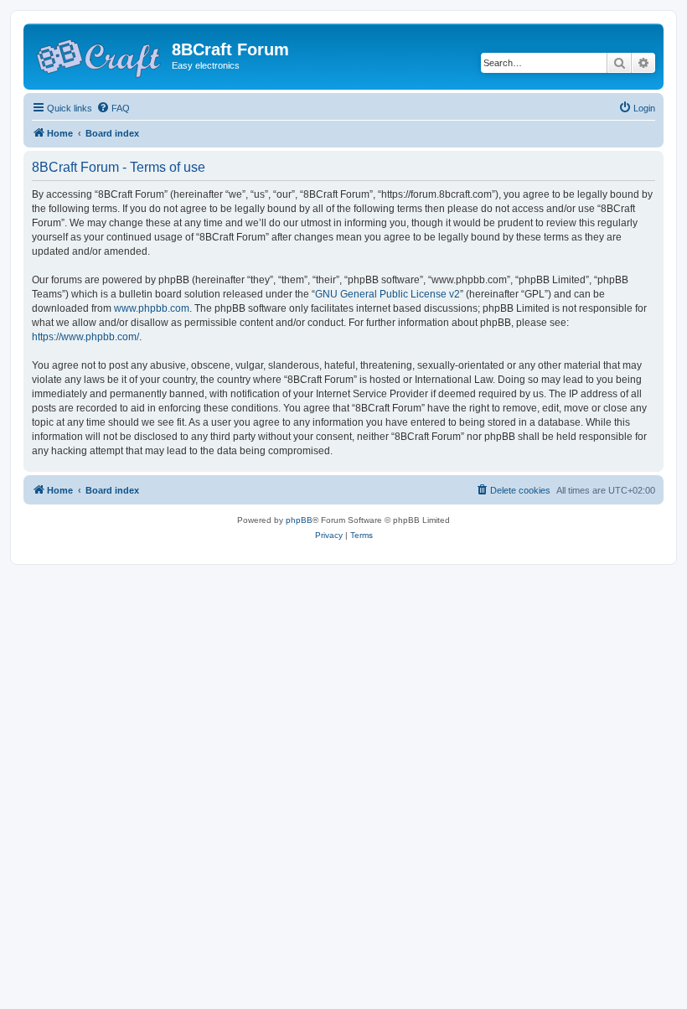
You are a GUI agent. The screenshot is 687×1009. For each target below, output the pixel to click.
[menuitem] (113, 108)
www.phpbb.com (151, 308)
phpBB (299, 520)
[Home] (100, 54)
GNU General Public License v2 (387, 294)
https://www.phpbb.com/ (85, 337)
